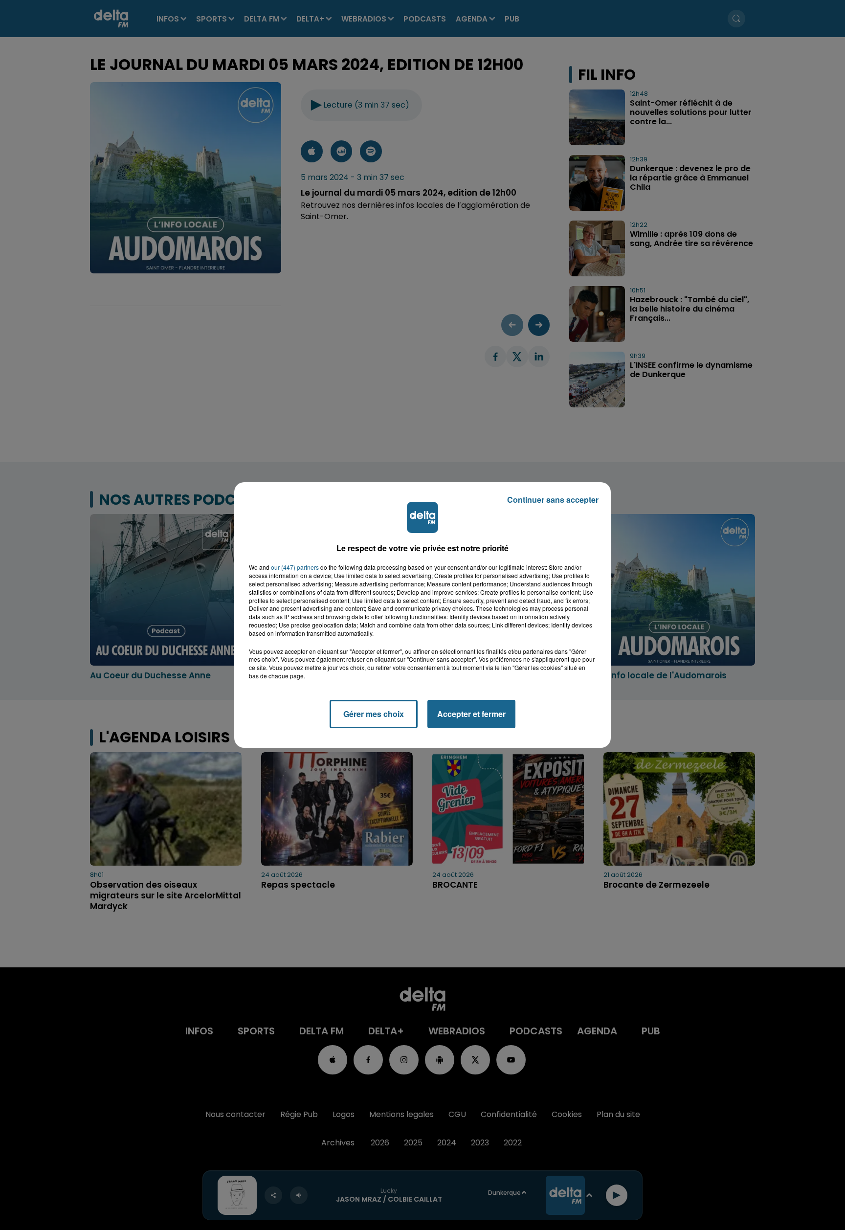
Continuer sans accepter (553, 499)
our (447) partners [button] (295, 567)
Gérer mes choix (373, 713)
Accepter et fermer (471, 713)
